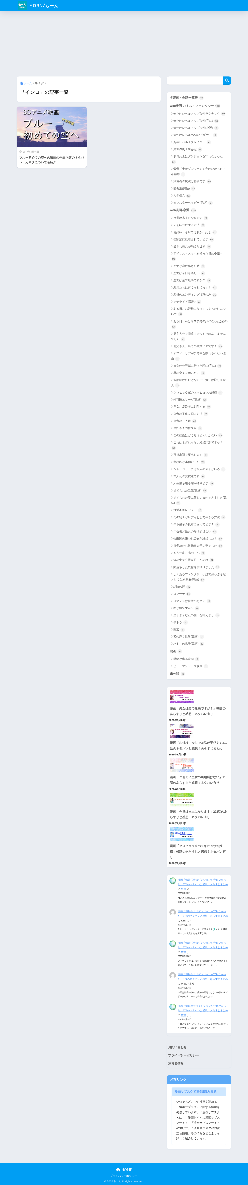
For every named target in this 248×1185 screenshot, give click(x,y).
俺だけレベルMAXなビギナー (195, 134)
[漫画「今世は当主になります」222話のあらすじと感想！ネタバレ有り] (199, 800)
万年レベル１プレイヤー (191, 142)
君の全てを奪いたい (188, 372)
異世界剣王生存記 (187, 149)
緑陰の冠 (181, 586)
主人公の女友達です (188, 476)
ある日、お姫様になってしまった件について (198, 311)
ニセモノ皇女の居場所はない (194, 531)
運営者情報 (176, 1063)
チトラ (179, 622)
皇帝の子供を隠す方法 (190, 413)
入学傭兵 (181, 195)
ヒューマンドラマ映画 (190, 666)
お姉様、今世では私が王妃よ (195, 232)
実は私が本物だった (189, 462)
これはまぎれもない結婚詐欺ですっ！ (197, 445)
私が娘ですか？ (186, 608)
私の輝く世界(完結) (187, 636)
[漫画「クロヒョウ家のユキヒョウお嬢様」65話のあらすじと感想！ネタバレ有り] (199, 834)
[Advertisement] (124, 42)
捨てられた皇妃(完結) (189, 490)
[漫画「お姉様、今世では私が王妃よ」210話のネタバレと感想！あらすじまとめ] (199, 731)
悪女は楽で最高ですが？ (191, 280)
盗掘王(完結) (184, 188)
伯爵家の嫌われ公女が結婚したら (197, 538)
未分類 (177, 673)
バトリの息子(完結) (188, 643)
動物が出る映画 (185, 658)
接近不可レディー (187, 509)
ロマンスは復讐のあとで (191, 600)
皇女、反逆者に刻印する (191, 406)
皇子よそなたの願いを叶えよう (196, 615)
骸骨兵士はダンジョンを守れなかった (197, 159)
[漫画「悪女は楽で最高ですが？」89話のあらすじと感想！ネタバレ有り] (199, 696)
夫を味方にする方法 (188, 225)
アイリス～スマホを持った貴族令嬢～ (197, 256)
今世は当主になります (190, 217)
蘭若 (178, 629)
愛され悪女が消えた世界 (191, 246)
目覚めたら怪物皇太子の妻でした (197, 545)
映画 (175, 651)
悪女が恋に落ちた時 (188, 266)
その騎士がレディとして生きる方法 (199, 517)
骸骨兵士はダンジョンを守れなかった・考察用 (198, 171)
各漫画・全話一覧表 (186, 97)
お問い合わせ (177, 1047)
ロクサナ (181, 593)
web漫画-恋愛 (183, 210)
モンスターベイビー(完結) (192, 202)
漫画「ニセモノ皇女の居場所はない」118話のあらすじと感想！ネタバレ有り (198, 779)
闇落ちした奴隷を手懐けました (196, 567)
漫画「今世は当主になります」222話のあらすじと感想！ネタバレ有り (198, 814)
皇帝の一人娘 (184, 420)
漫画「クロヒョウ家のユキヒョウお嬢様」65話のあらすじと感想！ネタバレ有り (198, 851)
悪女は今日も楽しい (188, 273)
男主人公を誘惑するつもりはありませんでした (198, 336)
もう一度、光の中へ (188, 552)
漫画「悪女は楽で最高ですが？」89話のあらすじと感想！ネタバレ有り (198, 711)
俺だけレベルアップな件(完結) (195, 120)
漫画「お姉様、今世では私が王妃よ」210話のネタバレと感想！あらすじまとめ (198, 745)
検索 (227, 80)
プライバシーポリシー (183, 1055)
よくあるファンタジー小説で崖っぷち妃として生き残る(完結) (198, 577)
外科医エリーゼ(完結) (190, 399)
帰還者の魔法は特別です (192, 181)
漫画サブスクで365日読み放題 (196, 1091)
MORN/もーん (43, 5)
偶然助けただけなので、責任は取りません (198, 382)
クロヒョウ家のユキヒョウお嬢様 (197, 392)
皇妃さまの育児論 (187, 428)
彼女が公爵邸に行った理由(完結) (197, 365)
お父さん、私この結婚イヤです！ (197, 346)
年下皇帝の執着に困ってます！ (196, 524)
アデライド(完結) (186, 301)
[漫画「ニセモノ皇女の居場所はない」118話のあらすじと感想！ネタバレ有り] (199, 765)
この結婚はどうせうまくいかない (197, 435)
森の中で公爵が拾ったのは (193, 559)
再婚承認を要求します (190, 454)
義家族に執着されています (193, 239)
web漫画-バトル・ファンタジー (195, 106)
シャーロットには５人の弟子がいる (199, 469)
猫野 (183, 888)
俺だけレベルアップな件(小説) (195, 127)
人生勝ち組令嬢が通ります (193, 483)
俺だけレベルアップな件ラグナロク (199, 113)
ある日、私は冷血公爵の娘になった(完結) (200, 324)
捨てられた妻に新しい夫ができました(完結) (199, 500)
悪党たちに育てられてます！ (194, 287)
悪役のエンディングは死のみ (194, 294)
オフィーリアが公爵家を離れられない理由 (198, 356)
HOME (126, 1169)
